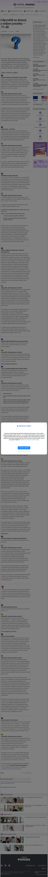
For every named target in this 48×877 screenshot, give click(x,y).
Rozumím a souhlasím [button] (24, 447)
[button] (24, 451)
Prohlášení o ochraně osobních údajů (29, 439)
